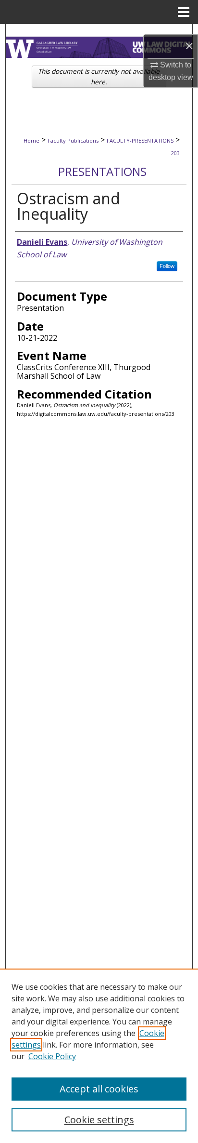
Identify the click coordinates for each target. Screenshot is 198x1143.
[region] (99, 1056)
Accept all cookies (99, 1088)
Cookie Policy (52, 1056)
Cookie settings (99, 1119)
